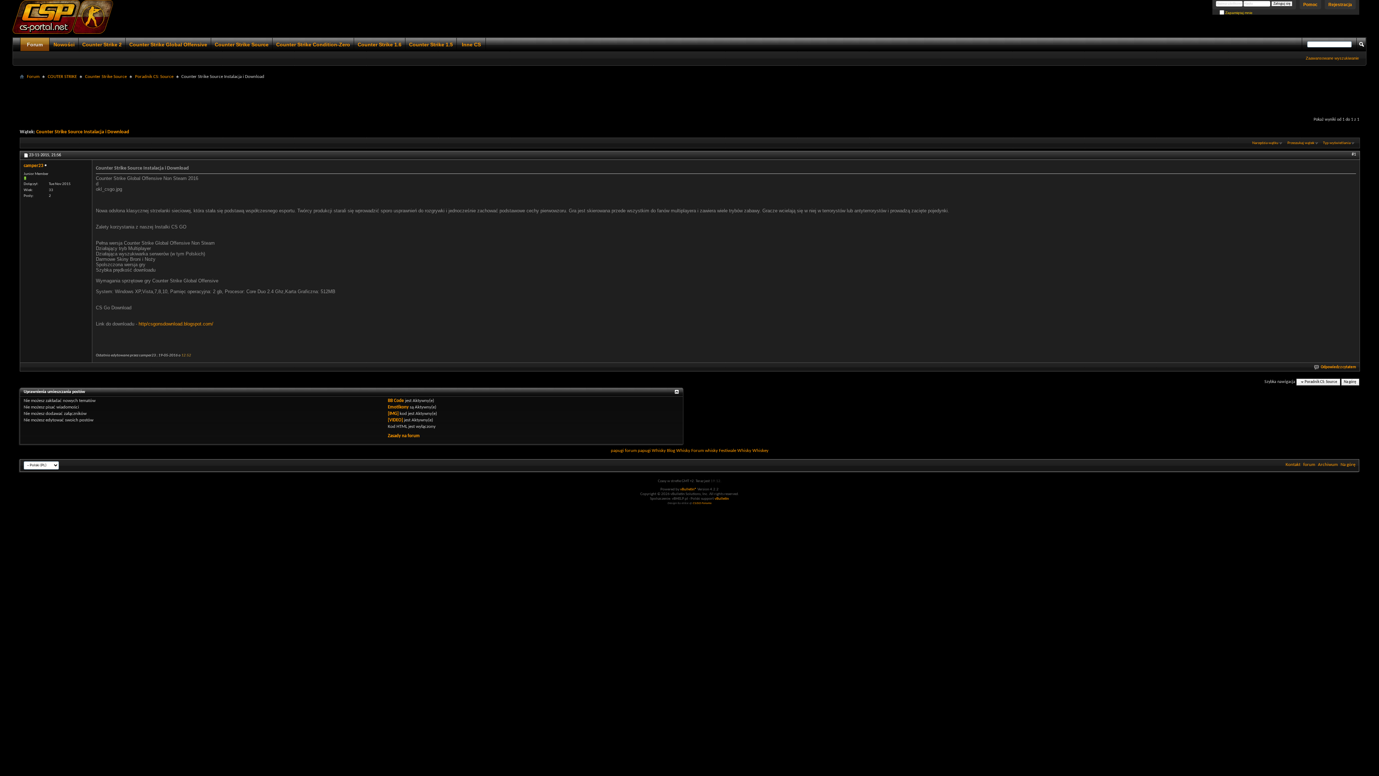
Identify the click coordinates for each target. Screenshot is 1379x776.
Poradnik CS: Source (154, 76)
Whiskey (760, 450)
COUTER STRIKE (62, 76)
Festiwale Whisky (735, 450)
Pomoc (1310, 4)
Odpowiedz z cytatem (1338, 367)
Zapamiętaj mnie (1238, 13)
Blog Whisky (678, 450)
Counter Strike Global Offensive (168, 44)
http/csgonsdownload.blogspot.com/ (176, 324)
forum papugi (638, 450)
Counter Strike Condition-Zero (313, 44)
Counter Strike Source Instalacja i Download (82, 132)
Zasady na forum (404, 436)
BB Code (396, 400)
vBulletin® (688, 489)
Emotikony (398, 407)
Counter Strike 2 (102, 44)
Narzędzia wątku (1265, 143)
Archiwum (1328, 464)
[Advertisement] (689, 98)
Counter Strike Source (242, 44)
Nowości (64, 44)
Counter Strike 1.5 (431, 44)
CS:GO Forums (702, 503)
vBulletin (722, 499)
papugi (617, 450)
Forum (35, 44)
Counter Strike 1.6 (379, 44)
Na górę (1350, 382)
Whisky (659, 450)
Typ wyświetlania (1337, 143)
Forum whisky (704, 450)
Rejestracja (1340, 4)
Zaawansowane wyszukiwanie (1332, 58)
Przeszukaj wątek (1300, 143)
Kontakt (1293, 464)
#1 (1354, 154)
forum (1309, 464)
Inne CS (471, 44)
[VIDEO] (395, 420)
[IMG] (393, 413)
